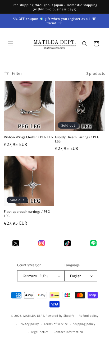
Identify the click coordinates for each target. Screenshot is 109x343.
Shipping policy (84, 324)
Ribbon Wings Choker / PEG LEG (28, 137)
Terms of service (56, 324)
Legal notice (40, 331)
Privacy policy (29, 324)
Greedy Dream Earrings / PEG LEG (77, 139)
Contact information (68, 331)
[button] (10, 44)
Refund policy (88, 315)
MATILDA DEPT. (34, 315)
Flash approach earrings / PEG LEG (27, 213)
